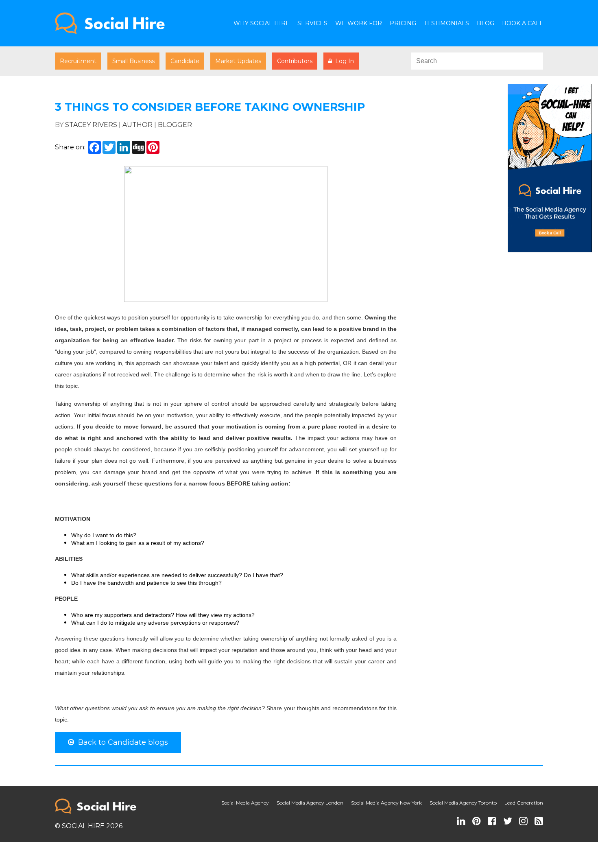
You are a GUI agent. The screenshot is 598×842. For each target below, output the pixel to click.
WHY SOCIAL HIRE (262, 23)
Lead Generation (523, 803)
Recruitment (78, 61)
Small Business (133, 61)
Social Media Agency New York (386, 803)
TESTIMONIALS (446, 23)
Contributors (294, 61)
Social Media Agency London (310, 803)
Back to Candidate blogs (121, 742)
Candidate (184, 61)
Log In (343, 61)
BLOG (485, 23)
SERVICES (312, 23)
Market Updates (238, 61)
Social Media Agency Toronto (463, 803)
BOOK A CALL (522, 23)
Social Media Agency (245, 803)
